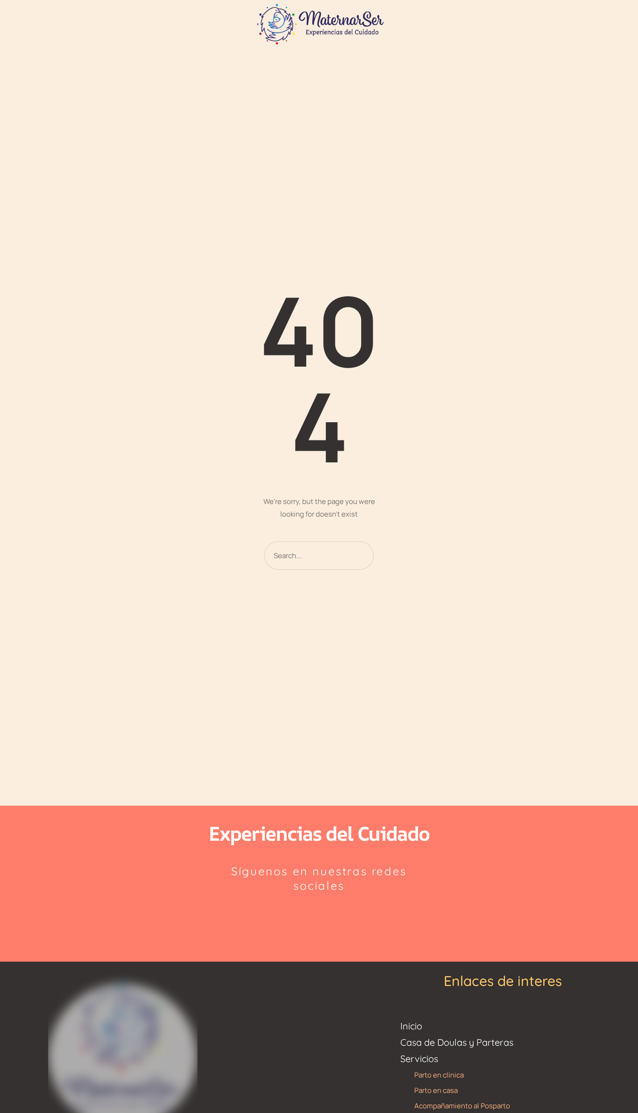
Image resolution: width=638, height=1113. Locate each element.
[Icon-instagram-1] (297, 917)
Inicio (411, 1026)
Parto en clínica (439, 1075)
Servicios (419, 1058)
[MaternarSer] (319, 23)
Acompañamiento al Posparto (462, 1106)
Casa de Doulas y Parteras (456, 1042)
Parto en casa (436, 1090)
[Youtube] (341, 917)
